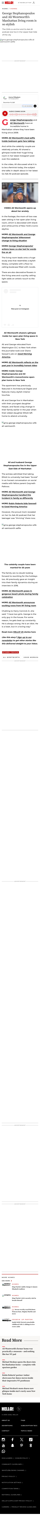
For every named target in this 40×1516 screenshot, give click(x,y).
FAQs (23, 1420)
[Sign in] (34, 3)
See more (6, 1281)
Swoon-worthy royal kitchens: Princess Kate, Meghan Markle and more (24, 1311)
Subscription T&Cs (29, 1425)
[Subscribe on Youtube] (6, 1445)
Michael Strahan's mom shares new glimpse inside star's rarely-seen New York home (18, 1391)
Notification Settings (11, 1482)
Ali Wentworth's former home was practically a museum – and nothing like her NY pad (18, 1351)
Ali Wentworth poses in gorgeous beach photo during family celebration (20, 594)
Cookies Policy (21, 1458)
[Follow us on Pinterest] (24, 1445)
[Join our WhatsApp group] (6, 1451)
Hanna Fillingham (14, 97)
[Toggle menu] (3, 3)
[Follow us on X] (24, 1439)
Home (5, 8)
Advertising (7, 1425)
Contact (5, 1431)
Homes (13, 8)
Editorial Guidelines (11, 1495)
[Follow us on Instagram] (6, 1439)
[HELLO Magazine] (9, 2)
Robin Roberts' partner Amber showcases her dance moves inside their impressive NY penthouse (17, 1378)
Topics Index (26, 1431)
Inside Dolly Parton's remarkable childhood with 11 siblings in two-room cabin (23, 1324)
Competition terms (10, 1488)
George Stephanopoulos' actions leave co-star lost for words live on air (19, 249)
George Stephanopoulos (21, 120)
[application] (20, 193)
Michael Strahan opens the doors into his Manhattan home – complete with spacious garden (19, 1365)
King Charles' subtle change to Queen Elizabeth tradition (24, 1288)
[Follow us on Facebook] (15, 1439)
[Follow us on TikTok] (33, 1439)
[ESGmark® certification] (17, 1409)
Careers (5, 1507)
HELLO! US (18, 632)
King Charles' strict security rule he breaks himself (24, 1299)
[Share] (35, 106)
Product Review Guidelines (24, 1507)
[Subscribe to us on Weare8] (33, 1445)
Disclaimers (7, 1458)
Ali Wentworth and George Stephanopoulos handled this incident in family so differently (18, 495)
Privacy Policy (8, 1476)
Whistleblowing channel (13, 1470)
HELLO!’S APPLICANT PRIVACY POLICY (17, 1501)
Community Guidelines (12, 1464)
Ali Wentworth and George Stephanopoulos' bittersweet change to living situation (18, 237)
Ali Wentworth (17, 123)
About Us (6, 1420)
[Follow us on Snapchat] (15, 1445)
